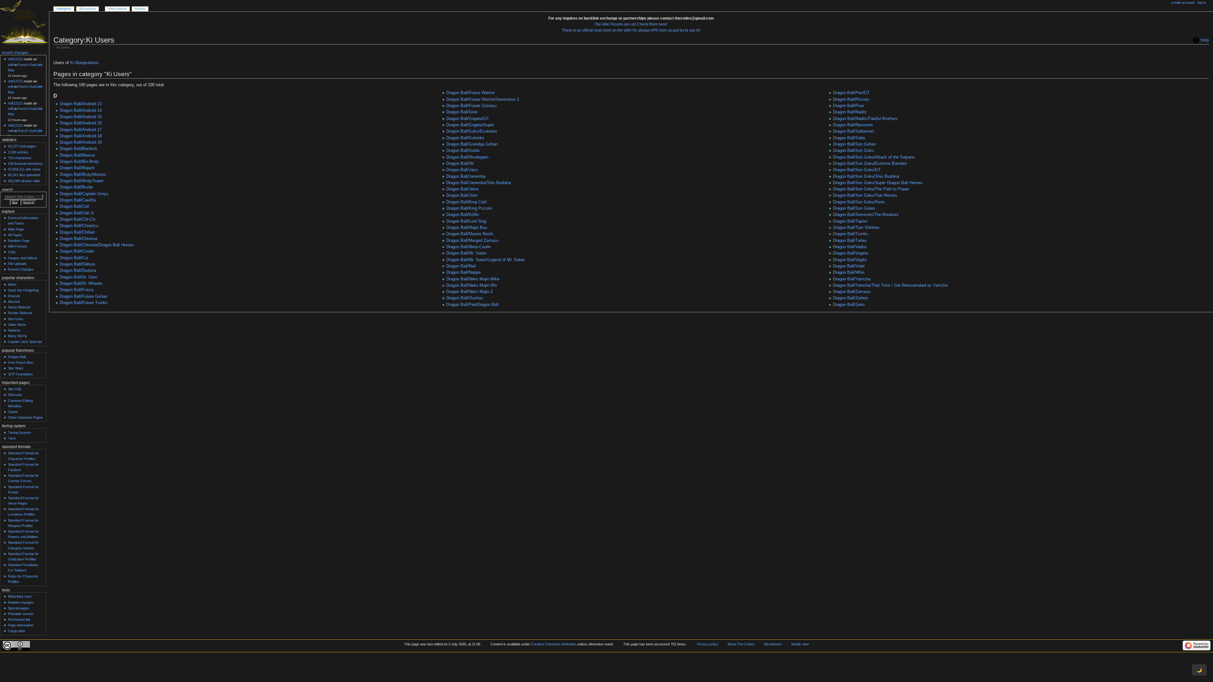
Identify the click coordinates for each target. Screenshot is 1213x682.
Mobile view (800, 644)
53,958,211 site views (24, 169)
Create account (1182, 2)
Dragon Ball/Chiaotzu (79, 226)
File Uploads (17, 264)
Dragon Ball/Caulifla (78, 200)
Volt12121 (15, 59)
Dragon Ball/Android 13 (81, 104)
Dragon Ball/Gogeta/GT (467, 119)
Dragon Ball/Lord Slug (466, 221)
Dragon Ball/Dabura (77, 264)
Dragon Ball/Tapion (850, 221)
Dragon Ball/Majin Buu (466, 227)
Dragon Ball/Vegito (850, 260)
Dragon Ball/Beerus (77, 155)
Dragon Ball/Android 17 (81, 130)
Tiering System (19, 432)
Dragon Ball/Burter (76, 187)
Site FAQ (14, 389)
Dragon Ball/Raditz (850, 112)
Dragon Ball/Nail (461, 266)
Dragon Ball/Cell (74, 206)
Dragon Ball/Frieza (77, 290)
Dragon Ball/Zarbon (850, 298)
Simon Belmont (19, 307)
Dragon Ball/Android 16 (81, 123)
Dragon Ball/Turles (850, 240)
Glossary (15, 395)
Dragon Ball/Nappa (463, 272)
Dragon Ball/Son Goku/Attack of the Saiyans (874, 157)
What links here (20, 596)
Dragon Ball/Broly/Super (82, 181)
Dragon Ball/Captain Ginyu (84, 194)
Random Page (19, 240)
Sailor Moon (17, 324)
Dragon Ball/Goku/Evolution (471, 131)
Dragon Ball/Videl (849, 266)
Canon (13, 412)
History (140, 8)
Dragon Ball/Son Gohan (854, 144)
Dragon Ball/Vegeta (850, 253)
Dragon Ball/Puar (848, 106)
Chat (11, 252)
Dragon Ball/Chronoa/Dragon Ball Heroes (97, 245)
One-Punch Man (20, 362)
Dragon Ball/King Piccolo (469, 208)
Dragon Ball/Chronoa (78, 238)
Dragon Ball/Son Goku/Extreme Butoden (870, 163)
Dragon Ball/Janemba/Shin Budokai (478, 183)
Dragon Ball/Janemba (466, 176)
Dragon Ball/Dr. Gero (78, 277)
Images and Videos (22, 258)
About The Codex (740, 644)
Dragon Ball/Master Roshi (469, 234)
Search (7, 189)
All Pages (15, 235)
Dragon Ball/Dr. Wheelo (81, 283)
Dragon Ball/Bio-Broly (79, 161)
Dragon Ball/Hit (460, 163)
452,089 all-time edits (24, 181)
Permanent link (19, 619)
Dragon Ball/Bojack (77, 168)
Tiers (12, 438)
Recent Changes (21, 269)
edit (10, 65)
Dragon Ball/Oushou (464, 298)
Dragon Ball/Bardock (78, 149)
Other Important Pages (25, 417)
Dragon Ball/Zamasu (851, 292)
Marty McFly (17, 336)
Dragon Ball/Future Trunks (84, 303)
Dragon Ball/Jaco (462, 170)
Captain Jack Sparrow (25, 342)
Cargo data (16, 631)
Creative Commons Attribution (553, 644)
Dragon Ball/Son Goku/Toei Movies (865, 195)
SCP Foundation (20, 374)
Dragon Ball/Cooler (77, 251)
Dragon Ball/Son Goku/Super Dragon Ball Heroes (877, 183)
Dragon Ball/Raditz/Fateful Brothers (865, 119)
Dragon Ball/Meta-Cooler (468, 247)
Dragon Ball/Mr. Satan (466, 253)
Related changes (21, 602)
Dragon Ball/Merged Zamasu (472, 240)
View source (117, 8)
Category (64, 8)
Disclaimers (773, 644)
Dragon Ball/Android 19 (81, 142)
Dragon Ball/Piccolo (851, 99)
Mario (12, 284)
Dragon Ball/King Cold (466, 202)
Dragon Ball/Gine (461, 112)
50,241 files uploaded (24, 175)
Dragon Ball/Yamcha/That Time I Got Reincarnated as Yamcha (890, 285)
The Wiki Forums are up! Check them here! (630, 24)
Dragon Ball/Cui (74, 258)
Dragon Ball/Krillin (462, 214)
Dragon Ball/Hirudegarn (467, 157)
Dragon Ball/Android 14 (81, 110)
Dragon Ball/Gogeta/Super (470, 125)
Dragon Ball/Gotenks (465, 138)
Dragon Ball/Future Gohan (83, 296)
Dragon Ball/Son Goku (853, 150)
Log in (1202, 2)
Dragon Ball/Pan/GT (851, 93)
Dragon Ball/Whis (849, 272)
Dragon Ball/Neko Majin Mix (471, 285)
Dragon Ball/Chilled (77, 232)
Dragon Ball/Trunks (850, 234)
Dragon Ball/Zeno (849, 304)
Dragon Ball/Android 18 (81, 136)
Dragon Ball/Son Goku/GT (857, 170)
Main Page (16, 229)
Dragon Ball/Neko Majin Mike (472, 279)
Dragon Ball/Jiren (462, 195)
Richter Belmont (20, 313)
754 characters (19, 158)
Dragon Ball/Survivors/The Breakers (866, 214)
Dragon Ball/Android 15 (81, 117)
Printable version (20, 614)
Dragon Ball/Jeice (462, 189)
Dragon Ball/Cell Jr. (77, 213)
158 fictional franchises (25, 163)
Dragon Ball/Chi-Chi (77, 219)
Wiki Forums (17, 246)
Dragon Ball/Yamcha (851, 279)
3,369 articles (18, 152)
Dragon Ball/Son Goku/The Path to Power (871, 189)
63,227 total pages (22, 146)
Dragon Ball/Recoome (853, 125)
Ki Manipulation (84, 63)
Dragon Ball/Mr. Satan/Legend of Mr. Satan (485, 260)
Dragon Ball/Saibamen (853, 131)
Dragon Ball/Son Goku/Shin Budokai (866, 176)
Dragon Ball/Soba (849, 138)
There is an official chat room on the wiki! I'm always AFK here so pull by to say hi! (631, 30)
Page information (20, 625)
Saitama (14, 330)
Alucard (14, 301)
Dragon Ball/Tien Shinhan (856, 227)
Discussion (87, 8)
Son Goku (15, 319)
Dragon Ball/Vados (850, 247)
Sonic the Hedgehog (23, 290)
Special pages (18, 608)
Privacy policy (707, 644)
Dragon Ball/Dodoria (78, 270)
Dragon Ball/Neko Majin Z (469, 292)
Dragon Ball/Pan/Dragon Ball (472, 304)
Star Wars (15, 368)
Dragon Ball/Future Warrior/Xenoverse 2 (482, 99)
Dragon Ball (17, 357)
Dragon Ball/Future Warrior (470, 93)
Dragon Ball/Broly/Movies (83, 174)
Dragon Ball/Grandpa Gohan (472, 144)
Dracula (14, 296)
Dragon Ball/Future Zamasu (471, 106)
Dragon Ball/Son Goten (854, 208)
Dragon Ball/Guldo (463, 150)
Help (1205, 40)
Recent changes (15, 53)
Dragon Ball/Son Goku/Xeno (858, 202)
